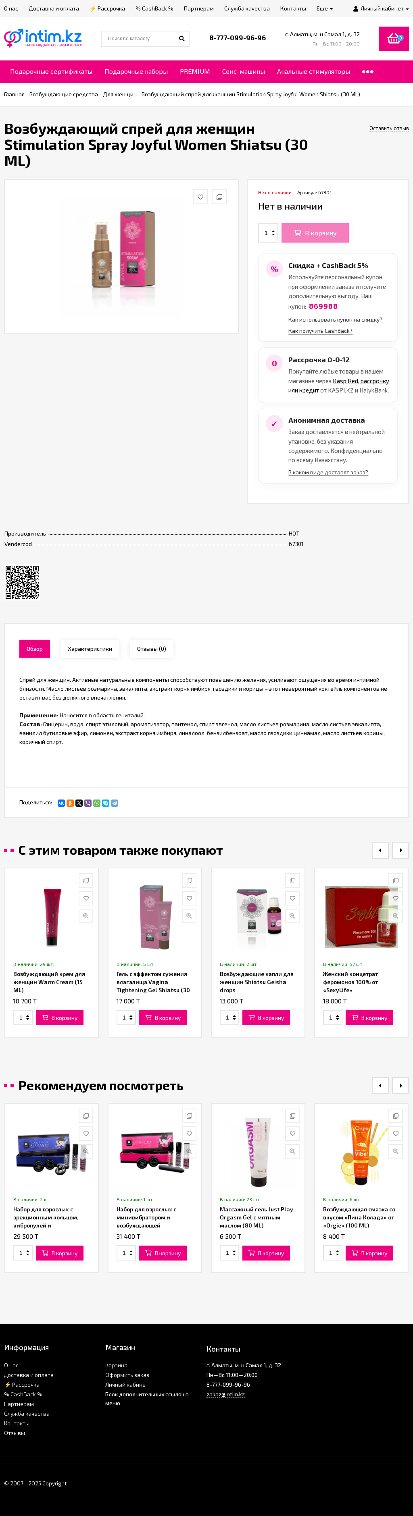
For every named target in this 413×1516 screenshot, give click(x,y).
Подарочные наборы (136, 71)
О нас (11, 1365)
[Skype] (105, 803)
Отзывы (14, 1432)
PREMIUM (195, 71)
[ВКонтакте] (61, 803)
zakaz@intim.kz (225, 1394)
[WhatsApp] (96, 803)
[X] (79, 803)
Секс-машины (243, 71)
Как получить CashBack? (320, 330)
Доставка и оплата (29, 1374)
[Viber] (88, 803)
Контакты (16, 1423)
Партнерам (19, 1403)
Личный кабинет (126, 1384)
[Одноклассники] (70, 803)
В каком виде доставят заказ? (328, 472)
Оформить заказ (127, 1374)
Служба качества (27, 1413)
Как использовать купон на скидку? (335, 319)
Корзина (116, 1365)
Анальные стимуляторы (313, 71)
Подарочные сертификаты (51, 71)
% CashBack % (23, 1394)
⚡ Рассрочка (22, 1384)
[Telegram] (114, 803)
